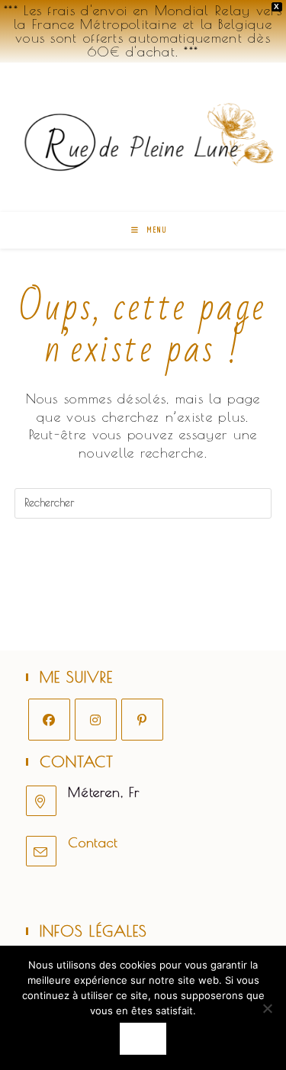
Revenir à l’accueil (143, 565)
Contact (93, 842)
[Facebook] (49, 720)
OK (143, 1038)
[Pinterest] (142, 720)
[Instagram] (96, 720)
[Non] (267, 1008)
